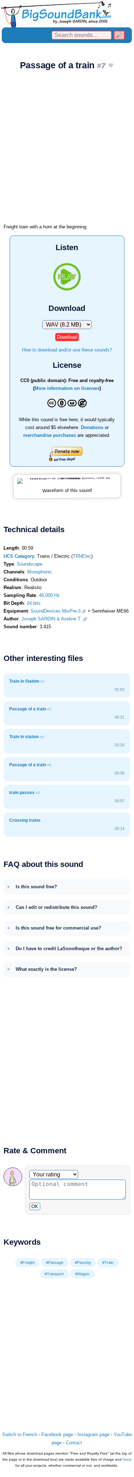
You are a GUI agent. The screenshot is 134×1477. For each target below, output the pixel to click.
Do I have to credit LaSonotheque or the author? (69, 948)
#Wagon (82, 1274)
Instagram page (93, 1434)
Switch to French (19, 1434)
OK (34, 1206)
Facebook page (57, 1434)
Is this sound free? (36, 886)
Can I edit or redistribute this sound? (56, 907)
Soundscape (29, 564)
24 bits (34, 603)
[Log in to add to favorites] (111, 66)
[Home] (67, 13)
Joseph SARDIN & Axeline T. (51, 618)
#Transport (54, 1274)
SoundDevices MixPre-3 (56, 611)
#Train (107, 1262)
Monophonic (39, 572)
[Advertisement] (67, 149)
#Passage (54, 1262)
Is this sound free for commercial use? (58, 928)
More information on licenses (67, 388)
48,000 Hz (49, 595)
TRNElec (82, 556)
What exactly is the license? (46, 969)
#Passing (83, 1262)
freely (127, 1459)
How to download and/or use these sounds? (67, 350)
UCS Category (19, 556)
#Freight (27, 1262)
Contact (74, 1442)
